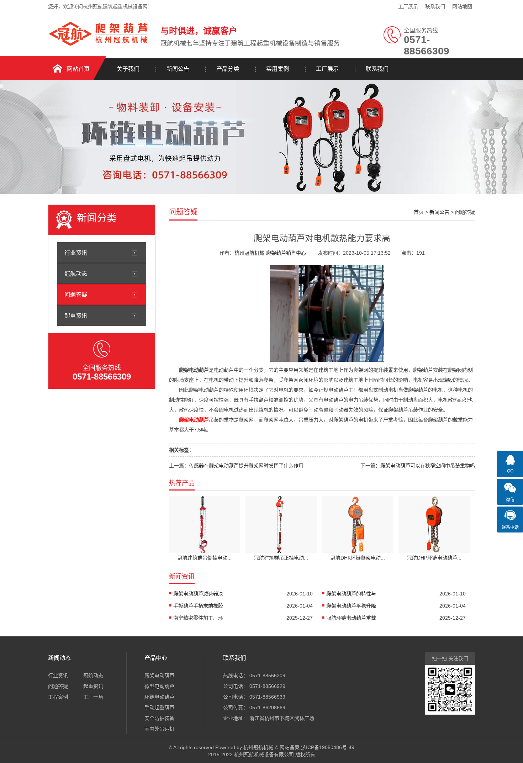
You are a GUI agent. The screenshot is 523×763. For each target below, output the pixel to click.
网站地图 (462, 6)
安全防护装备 (159, 718)
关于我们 (128, 69)
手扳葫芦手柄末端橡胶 (198, 606)
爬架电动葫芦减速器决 (198, 594)
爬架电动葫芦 (159, 675)
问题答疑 (75, 294)
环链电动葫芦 (159, 697)
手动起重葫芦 (159, 707)
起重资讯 (75, 315)
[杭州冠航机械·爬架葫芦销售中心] (99, 44)
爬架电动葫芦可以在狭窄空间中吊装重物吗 (427, 465)
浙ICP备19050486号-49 (327, 747)
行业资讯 (75, 252)
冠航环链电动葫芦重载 (351, 618)
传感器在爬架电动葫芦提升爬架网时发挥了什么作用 (246, 465)
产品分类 (227, 69)
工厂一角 (93, 697)
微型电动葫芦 (159, 686)
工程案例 (58, 697)
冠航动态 (75, 273)
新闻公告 (178, 69)
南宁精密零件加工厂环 (198, 618)
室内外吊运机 (159, 729)
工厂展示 (408, 6)
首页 (419, 212)
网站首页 (78, 69)
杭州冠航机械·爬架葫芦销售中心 (270, 253)
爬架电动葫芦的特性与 (351, 594)
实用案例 (277, 69)
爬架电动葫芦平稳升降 (351, 606)
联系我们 (435, 6)
